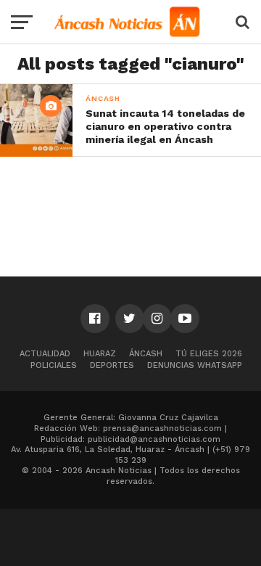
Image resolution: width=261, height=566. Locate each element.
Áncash (145, 353)
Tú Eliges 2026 (208, 353)
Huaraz (99, 353)
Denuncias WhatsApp (194, 365)
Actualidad (45, 353)
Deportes (112, 365)
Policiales (53, 365)
